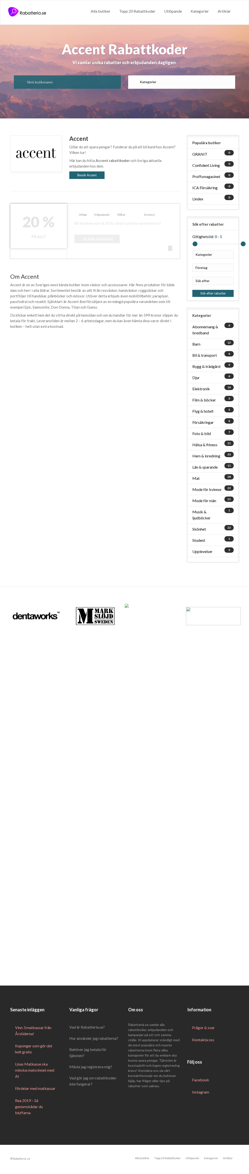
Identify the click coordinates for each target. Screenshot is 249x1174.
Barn (196, 344)
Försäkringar (203, 422)
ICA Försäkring (205, 187)
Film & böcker (204, 400)
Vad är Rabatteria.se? (87, 1027)
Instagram (200, 1092)
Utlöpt (83, 214)
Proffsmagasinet (206, 176)
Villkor (121, 214)
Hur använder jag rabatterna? (93, 1038)
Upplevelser (202, 551)
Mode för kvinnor (207, 489)
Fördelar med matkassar (35, 1088)
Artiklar (224, 11)
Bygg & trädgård (206, 366)
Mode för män (204, 500)
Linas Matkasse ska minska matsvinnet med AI (34, 1070)
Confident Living (206, 165)
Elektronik (201, 388)
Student (198, 540)
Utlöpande (173, 11)
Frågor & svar (203, 1027)
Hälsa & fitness (204, 444)
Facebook (200, 1079)
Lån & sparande (205, 467)
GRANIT (199, 154)
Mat (196, 478)
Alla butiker (100, 11)
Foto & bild (201, 433)
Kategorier (200, 11)
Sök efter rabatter (213, 293)
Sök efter (203, 281)
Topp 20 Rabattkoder (137, 11)
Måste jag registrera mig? (90, 1066)
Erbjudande (101, 214)
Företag (201, 268)
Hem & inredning (206, 456)
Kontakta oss (203, 1039)
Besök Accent (87, 175)
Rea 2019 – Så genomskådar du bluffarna (29, 1106)
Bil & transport (204, 355)
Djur (196, 377)
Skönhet (199, 529)
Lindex (197, 198)
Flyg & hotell (202, 411)
